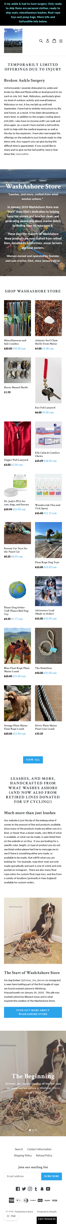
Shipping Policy (23, 1155)
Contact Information (39, 1149)
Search (19, 1149)
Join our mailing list (33, 1167)
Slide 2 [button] (33, 1130)
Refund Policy (44, 1155)
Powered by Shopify (47, 1212)
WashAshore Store (24, 1212)
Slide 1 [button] (30, 1130)
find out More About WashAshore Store (32, 1012)
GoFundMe (22, 154)
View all (33, 759)
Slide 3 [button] (36, 1130)
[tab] (30, 1130)
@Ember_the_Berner (33, 980)
